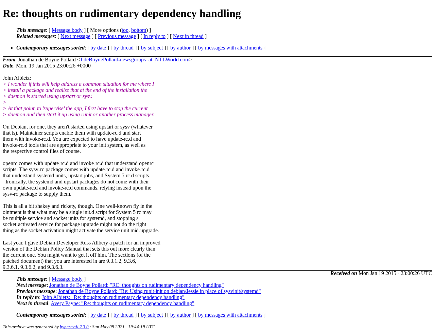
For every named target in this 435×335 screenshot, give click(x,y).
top (125, 30)
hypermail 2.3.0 (74, 326)
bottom (138, 30)
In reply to (154, 36)
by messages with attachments (230, 48)
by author (180, 48)
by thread (124, 48)
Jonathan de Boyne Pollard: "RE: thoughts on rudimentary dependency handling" (136, 285)
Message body (67, 30)
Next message (75, 36)
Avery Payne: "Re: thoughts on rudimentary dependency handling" (122, 303)
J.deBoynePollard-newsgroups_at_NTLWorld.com (134, 59)
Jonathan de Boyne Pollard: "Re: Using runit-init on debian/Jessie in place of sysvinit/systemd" (159, 291)
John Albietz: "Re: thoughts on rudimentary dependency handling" (113, 297)
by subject (152, 48)
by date (98, 48)
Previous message (117, 36)
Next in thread (188, 36)
